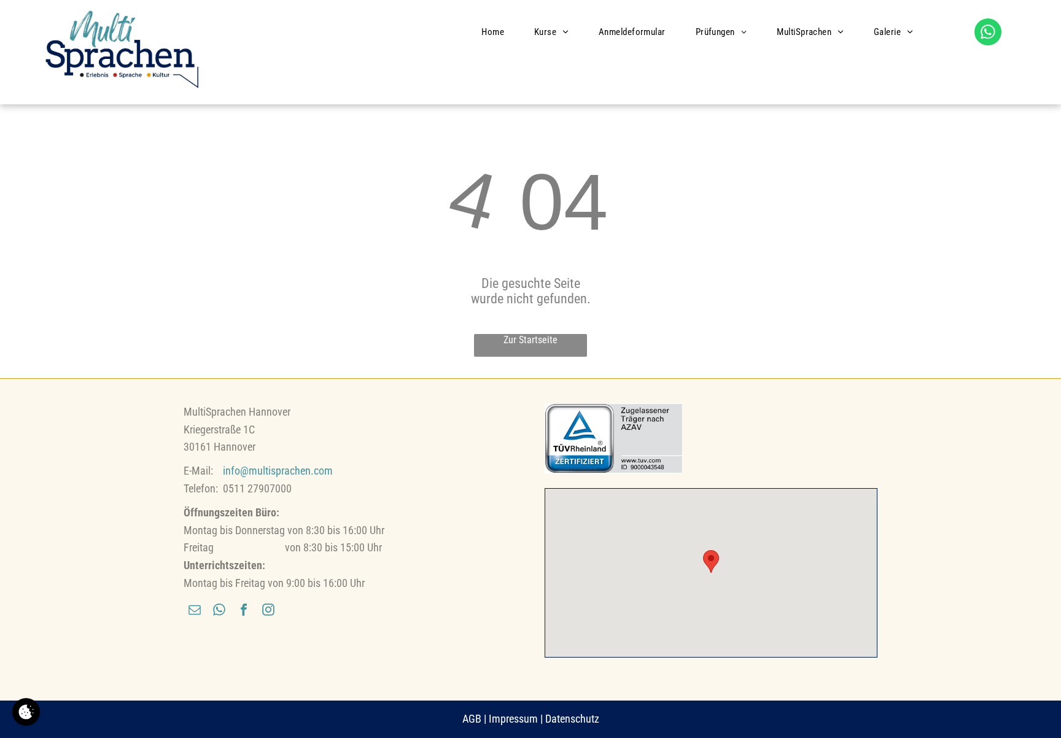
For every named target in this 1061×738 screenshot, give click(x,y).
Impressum (513, 718)
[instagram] (268, 611)
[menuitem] (497, 32)
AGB (471, 718)
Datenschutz (572, 718)
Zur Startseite (530, 340)
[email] (195, 611)
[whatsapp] (987, 33)
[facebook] (244, 611)
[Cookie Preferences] (26, 712)
